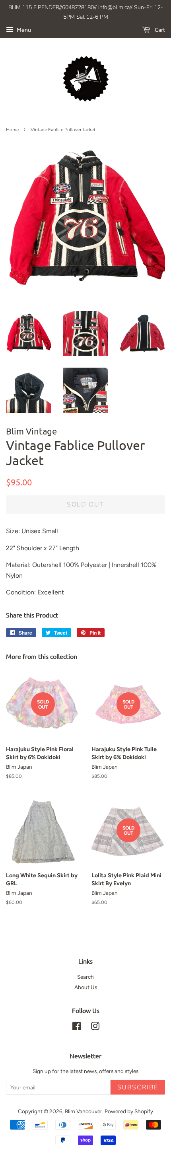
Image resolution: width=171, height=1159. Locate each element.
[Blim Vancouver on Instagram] (95, 1028)
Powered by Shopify (129, 1111)
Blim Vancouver (83, 1111)
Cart (159, 30)
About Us (85, 987)
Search (85, 977)
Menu (23, 30)
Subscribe (137, 1087)
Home (12, 130)
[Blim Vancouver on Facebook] (76, 1028)
